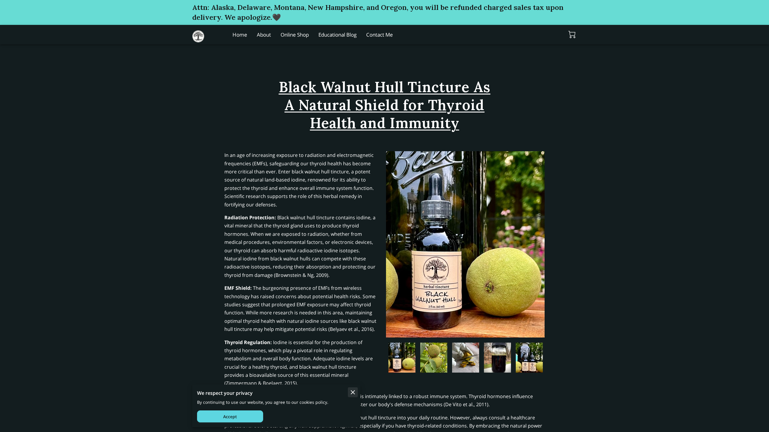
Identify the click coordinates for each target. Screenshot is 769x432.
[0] (572, 34)
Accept (230, 416)
